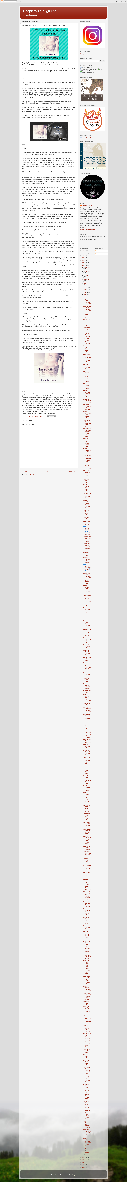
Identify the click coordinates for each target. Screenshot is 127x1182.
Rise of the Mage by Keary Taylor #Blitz (86, 474)
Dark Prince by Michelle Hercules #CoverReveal (87, 935)
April (85, 294)
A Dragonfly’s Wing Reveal (87, 1045)
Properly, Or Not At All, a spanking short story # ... (87, 717)
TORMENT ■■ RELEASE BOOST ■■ (87, 423)
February (86, 1149)
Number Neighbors (87, 372)
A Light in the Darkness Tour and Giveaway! (87, 949)
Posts (98, 250)
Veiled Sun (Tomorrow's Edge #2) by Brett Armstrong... (87, 762)
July (85, 287)
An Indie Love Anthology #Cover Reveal (87, 1116)
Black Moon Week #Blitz (86, 1056)
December (87, 267)
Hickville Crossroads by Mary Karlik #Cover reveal (87, 839)
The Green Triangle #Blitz (86, 680)
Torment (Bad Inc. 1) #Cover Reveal (87, 956)
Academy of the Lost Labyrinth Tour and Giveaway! (87, 1079)
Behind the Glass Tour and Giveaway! (87, 575)
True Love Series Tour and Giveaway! (87, 301)
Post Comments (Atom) (37, 475)
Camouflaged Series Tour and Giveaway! (87, 824)
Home (49, 471)
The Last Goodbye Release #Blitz (86, 513)
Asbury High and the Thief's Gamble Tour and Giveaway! (87, 504)
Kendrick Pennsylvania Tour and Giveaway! (87, 1132)
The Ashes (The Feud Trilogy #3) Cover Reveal (87, 996)
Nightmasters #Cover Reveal (87, 523)
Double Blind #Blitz (87, 313)
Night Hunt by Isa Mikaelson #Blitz (87, 726)
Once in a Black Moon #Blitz (86, 1063)
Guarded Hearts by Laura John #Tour (86, 920)
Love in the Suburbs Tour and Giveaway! (87, 904)
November (87, 271)
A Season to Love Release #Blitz (86, 771)
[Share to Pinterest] (55, 416)
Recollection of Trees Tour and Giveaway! (87, 367)
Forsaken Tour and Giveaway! (87, 674)
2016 (84, 1164)
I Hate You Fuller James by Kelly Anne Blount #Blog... (87, 779)
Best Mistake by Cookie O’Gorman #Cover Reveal (87, 632)
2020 (84, 265)
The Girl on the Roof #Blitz (86, 1051)
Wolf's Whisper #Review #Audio (86, 795)
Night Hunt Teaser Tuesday (86, 847)
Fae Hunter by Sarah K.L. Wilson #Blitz (86, 912)
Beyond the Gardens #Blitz (86, 646)
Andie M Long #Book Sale (86, 861)
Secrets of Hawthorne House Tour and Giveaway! (87, 378)
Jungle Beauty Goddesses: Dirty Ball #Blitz (87, 1096)
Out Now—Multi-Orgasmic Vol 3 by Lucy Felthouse (87, 964)
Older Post (72, 471)
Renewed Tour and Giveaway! (87, 927)
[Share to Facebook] (53, 416)
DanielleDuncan (87, 205)
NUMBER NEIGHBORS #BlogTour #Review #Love (87, 457)
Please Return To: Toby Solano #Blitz (87, 414)
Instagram (83, 54)
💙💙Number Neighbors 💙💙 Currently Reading (87, 530)
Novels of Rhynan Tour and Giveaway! (87, 988)
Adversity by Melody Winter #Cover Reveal (87, 1087)
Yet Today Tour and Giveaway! (87, 335)
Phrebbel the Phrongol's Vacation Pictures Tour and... (87, 432)
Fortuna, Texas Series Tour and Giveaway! (87, 624)
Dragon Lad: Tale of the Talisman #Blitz (87, 640)
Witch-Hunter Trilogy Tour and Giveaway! (87, 386)
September (87, 279)
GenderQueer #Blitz (87, 691)
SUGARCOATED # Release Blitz (87, 496)
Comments (99, 254)
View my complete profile (87, 229)
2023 (84, 258)
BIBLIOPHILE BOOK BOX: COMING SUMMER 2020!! (87, 895)
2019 (84, 1157)
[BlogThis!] (50, 416)
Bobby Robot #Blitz (87, 604)
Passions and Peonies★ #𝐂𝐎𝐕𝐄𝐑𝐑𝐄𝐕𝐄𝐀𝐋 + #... (87, 666)
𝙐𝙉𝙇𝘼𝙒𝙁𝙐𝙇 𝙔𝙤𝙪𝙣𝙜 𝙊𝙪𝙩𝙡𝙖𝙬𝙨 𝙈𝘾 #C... (87, 868)
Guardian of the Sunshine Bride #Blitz (86, 349)
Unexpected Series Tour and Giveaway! (87, 686)
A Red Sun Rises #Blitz (86, 943)
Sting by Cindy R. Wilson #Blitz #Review (86, 1028)
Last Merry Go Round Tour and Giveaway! (87, 788)
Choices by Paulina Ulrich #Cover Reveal (86, 808)
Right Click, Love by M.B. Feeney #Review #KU (86, 979)
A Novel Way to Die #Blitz (87, 972)
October (86, 275)
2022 (84, 260)
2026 (84, 250)
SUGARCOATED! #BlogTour (87, 329)
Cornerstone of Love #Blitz (87, 659)
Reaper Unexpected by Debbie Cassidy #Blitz (87, 442)
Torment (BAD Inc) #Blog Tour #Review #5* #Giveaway (87, 613)
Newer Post (26, 471)
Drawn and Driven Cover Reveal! (86, 875)
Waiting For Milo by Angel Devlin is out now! (86, 1010)
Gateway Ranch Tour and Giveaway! (87, 466)
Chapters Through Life (39, 11)
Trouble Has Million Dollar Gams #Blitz (87, 816)
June (85, 289)
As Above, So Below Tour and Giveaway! (87, 653)
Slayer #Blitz (87, 317)
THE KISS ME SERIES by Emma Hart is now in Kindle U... (87, 1106)
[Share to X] (51, 416)
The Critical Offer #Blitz (86, 481)
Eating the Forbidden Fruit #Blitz (87, 401)
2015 (84, 1167)
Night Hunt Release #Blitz (86, 746)
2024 (84, 255)
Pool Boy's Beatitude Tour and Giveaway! (87, 753)
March (86, 297)
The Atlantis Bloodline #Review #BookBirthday (86, 1070)
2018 (84, 1159)
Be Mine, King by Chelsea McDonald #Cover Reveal (87, 1141)
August (86, 283)
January (86, 1152)
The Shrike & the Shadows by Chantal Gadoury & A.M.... (87, 1037)
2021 (84, 263)
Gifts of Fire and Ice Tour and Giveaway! (87, 341)
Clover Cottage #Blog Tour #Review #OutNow (86, 589)
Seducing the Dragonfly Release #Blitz (87, 831)
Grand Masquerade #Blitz (87, 450)
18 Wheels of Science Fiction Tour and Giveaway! (87, 598)
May (85, 292)
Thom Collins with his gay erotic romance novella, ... (87, 546)
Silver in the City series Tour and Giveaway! (87, 709)
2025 (84, 253)
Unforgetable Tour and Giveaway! (87, 741)
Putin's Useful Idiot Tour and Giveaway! (87, 697)
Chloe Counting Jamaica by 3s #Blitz (86, 393)
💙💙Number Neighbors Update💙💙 (87, 567)
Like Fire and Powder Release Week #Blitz (87, 488)
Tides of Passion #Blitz (86, 581)
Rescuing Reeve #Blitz (86, 881)
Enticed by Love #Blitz (86, 553)
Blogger (74, 1175)
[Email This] (48, 416)
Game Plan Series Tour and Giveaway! (87, 887)
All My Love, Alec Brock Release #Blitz (87, 854)
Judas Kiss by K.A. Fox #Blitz (87, 801)
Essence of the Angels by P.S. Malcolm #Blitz (87, 322)
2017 (84, 1162)
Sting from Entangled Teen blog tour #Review (87, 734)
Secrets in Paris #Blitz (86, 1003)
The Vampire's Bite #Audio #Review (87, 1124)
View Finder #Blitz (86, 518)
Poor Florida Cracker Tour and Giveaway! (87, 308)
